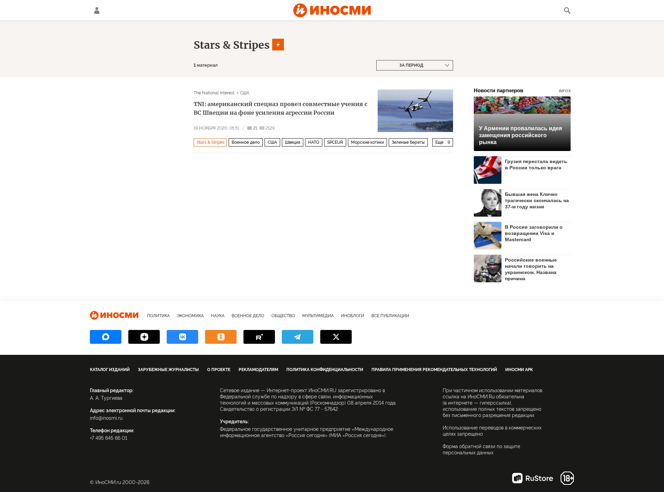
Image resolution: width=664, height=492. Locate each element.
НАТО (313, 142)
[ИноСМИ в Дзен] (144, 337)
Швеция (292, 142)
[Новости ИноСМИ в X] (336, 337)
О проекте (218, 369)
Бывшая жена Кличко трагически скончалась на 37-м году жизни (537, 200)
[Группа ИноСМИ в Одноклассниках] (221, 337)
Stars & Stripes (232, 44)
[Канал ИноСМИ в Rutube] (259, 337)
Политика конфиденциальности (324, 369)
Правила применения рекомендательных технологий (434, 369)
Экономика (190, 316)
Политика (158, 316)
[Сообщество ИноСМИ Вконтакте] (182, 337)
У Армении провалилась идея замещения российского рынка (520, 135)
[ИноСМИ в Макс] (105, 337)
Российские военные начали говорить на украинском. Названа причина (531, 269)
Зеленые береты (408, 142)
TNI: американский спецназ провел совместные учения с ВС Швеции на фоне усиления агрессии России (280, 108)
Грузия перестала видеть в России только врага (536, 164)
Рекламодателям (258, 369)
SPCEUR (335, 142)
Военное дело (246, 142)
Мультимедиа (318, 316)
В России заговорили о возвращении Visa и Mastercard (534, 233)
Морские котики (367, 142)
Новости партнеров (522, 90)
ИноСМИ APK (519, 369)
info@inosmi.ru (106, 418)
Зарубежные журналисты (168, 369)
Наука (217, 316)
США (244, 93)
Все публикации (390, 316)
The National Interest (214, 93)
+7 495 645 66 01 (108, 438)
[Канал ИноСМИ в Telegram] (297, 337)
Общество (283, 316)
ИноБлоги (352, 316)
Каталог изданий (110, 369)
